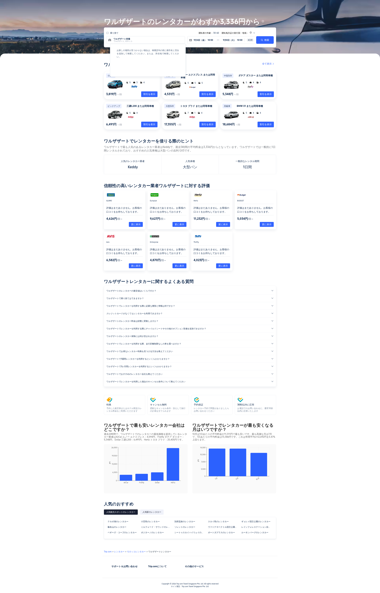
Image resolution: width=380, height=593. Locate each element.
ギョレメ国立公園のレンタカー (255, 521)
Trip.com (108, 551)
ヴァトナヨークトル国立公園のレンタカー (223, 527)
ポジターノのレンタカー (152, 532)
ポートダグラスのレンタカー (221, 532)
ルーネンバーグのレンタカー (254, 532)
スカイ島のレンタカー (218, 521)
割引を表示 (207, 94)
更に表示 (136, 224)
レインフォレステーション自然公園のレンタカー (256, 527)
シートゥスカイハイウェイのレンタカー (189, 532)
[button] (317, 4)
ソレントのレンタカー (184, 527)
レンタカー (119, 551)
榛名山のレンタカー (117, 527)
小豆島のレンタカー (150, 521)
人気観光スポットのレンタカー (120, 512)
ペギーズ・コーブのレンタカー (122, 532)
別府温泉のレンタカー (184, 521)
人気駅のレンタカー (151, 512)
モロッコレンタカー (136, 551)
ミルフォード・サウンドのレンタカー (156, 527)
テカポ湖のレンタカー (118, 521)
